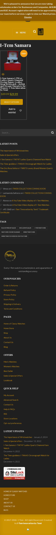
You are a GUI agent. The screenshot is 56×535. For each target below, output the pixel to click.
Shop (6, 333)
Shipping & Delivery (12, 304)
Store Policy (9, 299)
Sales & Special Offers (13, 376)
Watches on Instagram (10, 232)
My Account (9, 395)
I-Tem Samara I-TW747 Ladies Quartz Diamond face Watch (25, 159)
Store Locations (10, 418)
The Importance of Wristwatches (14, 150)
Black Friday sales (8, 228)
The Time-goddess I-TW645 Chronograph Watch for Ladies (26, 164)
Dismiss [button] (28, 17)
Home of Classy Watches (14, 323)
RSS (5, 414)
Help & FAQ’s (9, 409)
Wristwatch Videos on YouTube (14, 236)
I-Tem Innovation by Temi (29, 523)
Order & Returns (11, 285)
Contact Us (8, 342)
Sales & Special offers (9, 155)
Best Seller (8, 371)
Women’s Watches (11, 366)
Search (52, 132)
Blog (6, 347)
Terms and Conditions (13, 309)
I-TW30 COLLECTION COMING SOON (28, 188)
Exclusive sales (25, 228)
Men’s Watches (10, 362)
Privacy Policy (10, 295)
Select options (11, 102)
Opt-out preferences (13, 423)
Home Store (9, 328)
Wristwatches (29, 232)
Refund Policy (10, 290)
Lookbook (8, 380)
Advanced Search (11, 400)
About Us (8, 337)
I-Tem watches (40, 228)
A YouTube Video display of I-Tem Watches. (30, 200)
